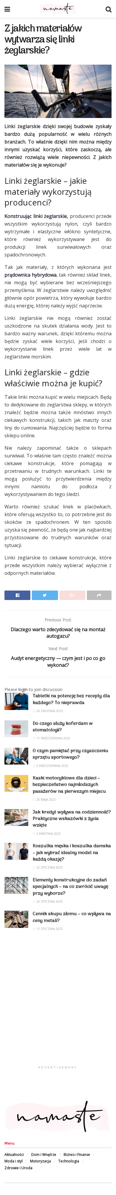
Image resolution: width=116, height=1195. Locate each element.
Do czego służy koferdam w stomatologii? (63, 727)
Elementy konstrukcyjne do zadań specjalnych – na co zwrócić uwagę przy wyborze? (70, 886)
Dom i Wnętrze (43, 1154)
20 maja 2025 (45, 799)
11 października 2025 (52, 738)
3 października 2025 (51, 766)
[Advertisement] (58, 1005)
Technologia (68, 1161)
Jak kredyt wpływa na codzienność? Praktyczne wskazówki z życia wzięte (72, 818)
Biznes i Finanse (77, 1154)
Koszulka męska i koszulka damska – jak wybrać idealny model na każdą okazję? (72, 852)
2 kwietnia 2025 (48, 834)
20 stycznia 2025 (49, 901)
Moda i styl (13, 1161)
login (23, 689)
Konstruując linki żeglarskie (35, 216)
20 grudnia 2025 (49, 711)
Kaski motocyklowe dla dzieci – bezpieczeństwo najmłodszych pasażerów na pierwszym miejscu (69, 784)
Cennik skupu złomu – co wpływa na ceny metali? (72, 917)
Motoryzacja (40, 1161)
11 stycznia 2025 (49, 929)
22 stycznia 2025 (49, 867)
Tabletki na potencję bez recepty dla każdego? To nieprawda (71, 699)
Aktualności (14, 1154)
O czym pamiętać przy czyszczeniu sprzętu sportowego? (70, 754)
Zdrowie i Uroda (18, 1167)
